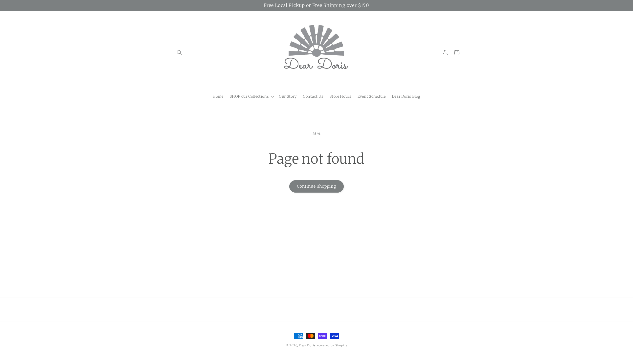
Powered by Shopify (331, 345)
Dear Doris (307, 345)
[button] (179, 52)
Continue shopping (316, 186)
